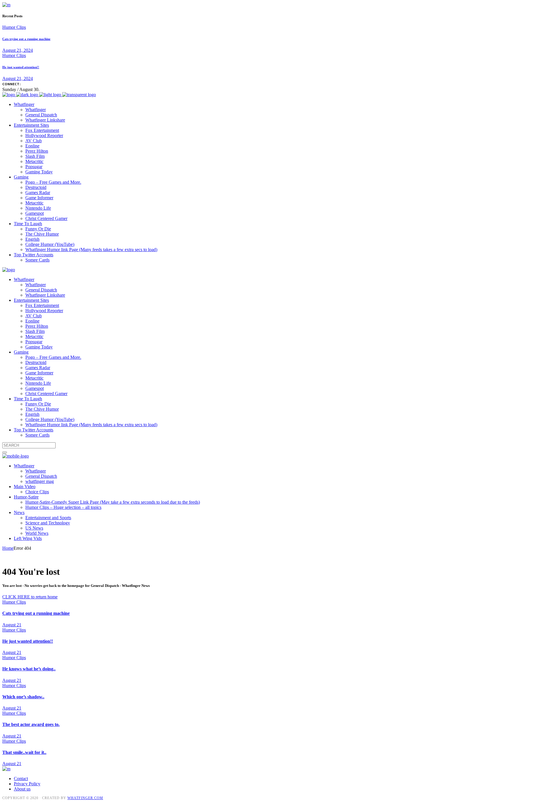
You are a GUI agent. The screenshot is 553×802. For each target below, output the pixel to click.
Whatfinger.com (85, 798)
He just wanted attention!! (20, 67)
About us (22, 788)
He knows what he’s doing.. (29, 668)
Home (8, 548)
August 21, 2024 (17, 50)
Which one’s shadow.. (23, 696)
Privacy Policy (27, 783)
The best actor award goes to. (31, 724)
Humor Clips (14, 27)
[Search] (4, 452)
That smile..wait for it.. (24, 752)
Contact (21, 778)
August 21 (11, 624)
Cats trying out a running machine (26, 39)
